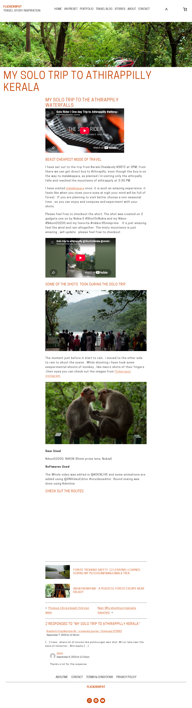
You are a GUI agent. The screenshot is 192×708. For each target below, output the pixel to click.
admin (60, 653)
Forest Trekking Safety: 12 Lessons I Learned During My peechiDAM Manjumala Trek (106, 572)
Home (58, 9)
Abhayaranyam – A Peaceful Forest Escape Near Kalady (108, 590)
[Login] (166, 9)
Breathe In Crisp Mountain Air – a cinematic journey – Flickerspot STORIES (84, 631)
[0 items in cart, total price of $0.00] (185, 9)
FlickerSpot (12, 6)
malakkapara (75, 188)
